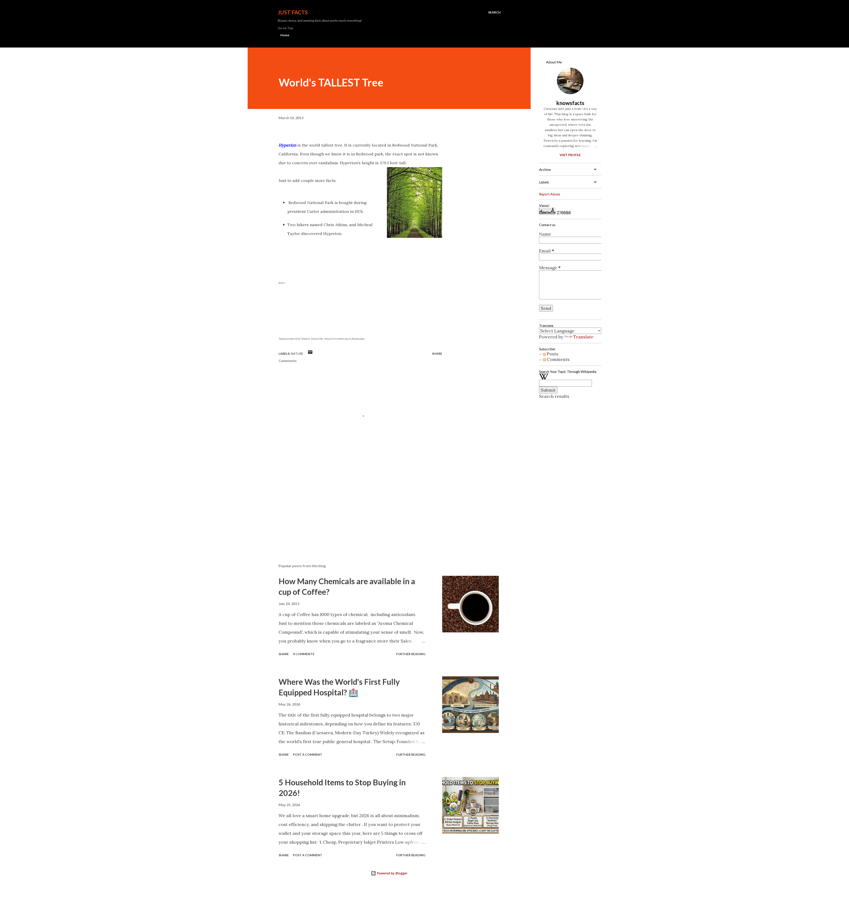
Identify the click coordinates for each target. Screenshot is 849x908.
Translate (583, 337)
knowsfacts (570, 103)
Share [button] (437, 353)
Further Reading (410, 654)
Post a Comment (307, 754)
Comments (558, 359)
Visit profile (570, 155)
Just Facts (293, 12)
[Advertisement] (353, 509)
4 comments (303, 654)
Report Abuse (549, 194)
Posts (552, 354)
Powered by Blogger (391, 873)
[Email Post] (310, 353)
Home (284, 35)
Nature (297, 353)
